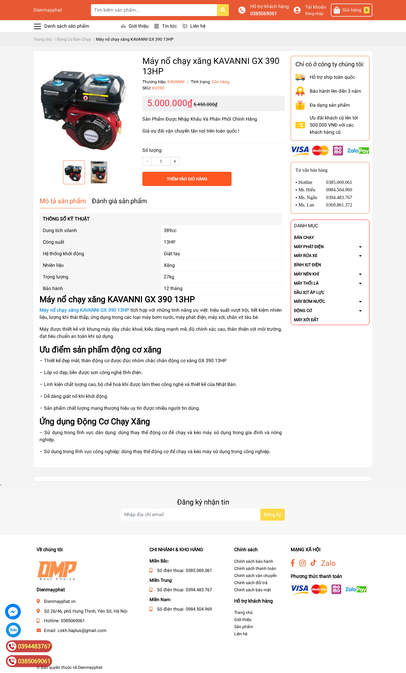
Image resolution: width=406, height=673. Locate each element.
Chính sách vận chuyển (255, 575)
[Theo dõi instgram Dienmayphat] (302, 563)
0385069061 (263, 13)
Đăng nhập (314, 13)
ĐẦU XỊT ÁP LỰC (309, 292)
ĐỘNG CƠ (303, 310)
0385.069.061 (199, 570)
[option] (86, 106)
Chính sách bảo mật (252, 589)
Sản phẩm (243, 626)
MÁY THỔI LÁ (306, 283)
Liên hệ (197, 26)
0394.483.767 (199, 589)
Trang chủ (243, 612)
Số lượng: (152, 150)
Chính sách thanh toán (255, 568)
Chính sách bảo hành (253, 561)
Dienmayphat (48, 10)
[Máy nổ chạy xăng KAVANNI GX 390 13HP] (86, 106)
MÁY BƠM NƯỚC (309, 301)
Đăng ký (272, 514)
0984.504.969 (199, 609)
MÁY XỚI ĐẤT (306, 319)
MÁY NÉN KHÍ (306, 274)
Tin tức (169, 26)
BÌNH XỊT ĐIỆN (307, 264)
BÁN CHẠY (304, 237)
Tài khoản (315, 7)
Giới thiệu (139, 26)
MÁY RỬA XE (305, 255)
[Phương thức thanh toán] (330, 151)
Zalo (328, 563)
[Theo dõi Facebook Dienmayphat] (293, 563)
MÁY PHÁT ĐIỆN (309, 246)
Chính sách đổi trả (250, 582)
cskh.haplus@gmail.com (82, 630)
